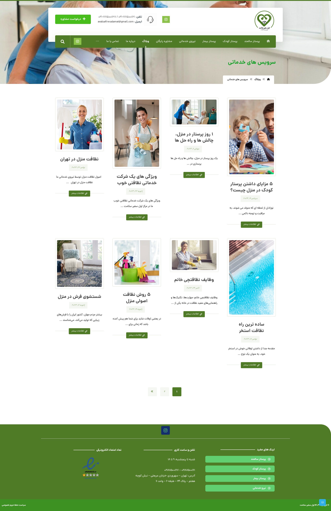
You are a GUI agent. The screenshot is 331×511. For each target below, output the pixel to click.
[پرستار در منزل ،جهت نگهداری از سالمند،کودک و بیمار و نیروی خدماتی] (264, 20)
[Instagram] (165, 430)
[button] (97, 41)
